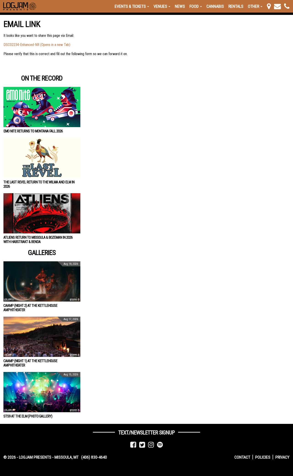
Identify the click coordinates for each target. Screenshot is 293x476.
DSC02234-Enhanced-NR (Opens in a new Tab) (36, 45)
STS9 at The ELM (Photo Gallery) (27, 416)
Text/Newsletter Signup (146, 432)
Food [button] (195, 6)
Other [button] (254, 6)
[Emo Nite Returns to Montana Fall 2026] (41, 107)
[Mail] (277, 6)
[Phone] (287, 6)
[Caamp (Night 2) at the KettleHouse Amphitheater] (41, 281)
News (180, 6)
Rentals (235, 6)
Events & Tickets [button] (131, 6)
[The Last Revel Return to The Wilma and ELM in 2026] (41, 158)
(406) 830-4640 (94, 457)
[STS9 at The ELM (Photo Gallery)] (41, 392)
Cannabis (215, 6)
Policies (262, 457)
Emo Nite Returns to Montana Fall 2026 (33, 131)
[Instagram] (151, 445)
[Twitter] (142, 445)
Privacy (282, 457)
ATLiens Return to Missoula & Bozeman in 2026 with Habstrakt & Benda (38, 239)
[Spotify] (160, 445)
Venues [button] (161, 6)
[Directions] (269, 6)
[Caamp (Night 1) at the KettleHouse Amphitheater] (41, 337)
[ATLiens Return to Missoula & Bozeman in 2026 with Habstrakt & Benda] (41, 213)
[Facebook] (133, 445)
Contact (242, 457)
